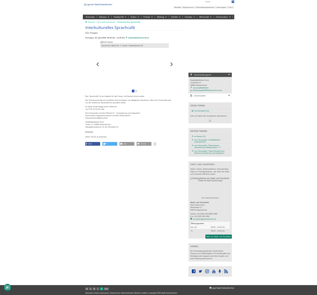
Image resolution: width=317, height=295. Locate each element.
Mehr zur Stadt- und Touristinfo (218, 237)
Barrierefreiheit (127, 293)
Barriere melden (141, 293)
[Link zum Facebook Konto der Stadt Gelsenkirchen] (193, 271)
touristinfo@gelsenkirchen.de (204, 219)
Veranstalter (200, 95)
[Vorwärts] (171, 65)
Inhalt (96, 293)
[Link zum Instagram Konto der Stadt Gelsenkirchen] (207, 271)
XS (87, 289)
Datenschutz (115, 293)
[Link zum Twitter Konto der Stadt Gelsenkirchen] (200, 271)
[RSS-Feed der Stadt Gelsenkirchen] (226, 271)
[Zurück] (97, 65)
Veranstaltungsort (202, 74)
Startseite (89, 293)
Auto (106, 289)
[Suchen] (233, 1)
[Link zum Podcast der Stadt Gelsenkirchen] (220, 271)
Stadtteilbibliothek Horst (138, 38)
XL (102, 289)
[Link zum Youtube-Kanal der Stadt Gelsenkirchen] (214, 271)
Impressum (104, 293)
